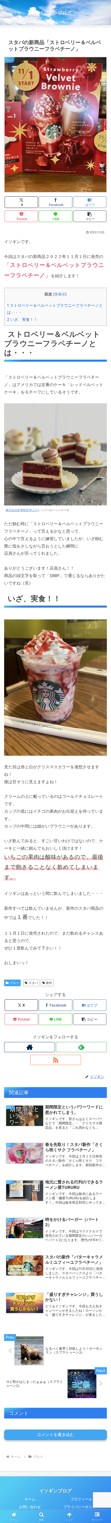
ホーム (30, 1499)
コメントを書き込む (55, 1434)
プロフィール (81, 1499)
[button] (89, 216)
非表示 (59, 294)
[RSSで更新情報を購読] (55, 1060)
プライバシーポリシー (81, 1507)
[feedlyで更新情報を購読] (81, 1047)
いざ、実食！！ (22, 319)
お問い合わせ (30, 1507)
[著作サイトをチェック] (29, 1047)
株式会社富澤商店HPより (22, 510)
